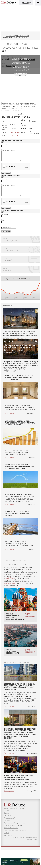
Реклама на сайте (10, 818)
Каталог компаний (7, 259)
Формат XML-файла (11, 828)
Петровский (14, 135)
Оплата (6, 813)
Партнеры (7, 815)
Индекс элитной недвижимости (15, 823)
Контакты (7, 820)
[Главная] (3, 36)
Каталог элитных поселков (11, 250)
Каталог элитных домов (10, 240)
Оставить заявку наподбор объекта (20, 74)
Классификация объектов (13, 825)
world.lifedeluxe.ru (10, 583)
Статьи (6, 833)
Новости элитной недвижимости (15, 830)
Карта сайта (8, 835)
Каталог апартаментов (9, 269)
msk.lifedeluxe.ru (11, 578)
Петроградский (15, 132)
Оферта (6, 811)
